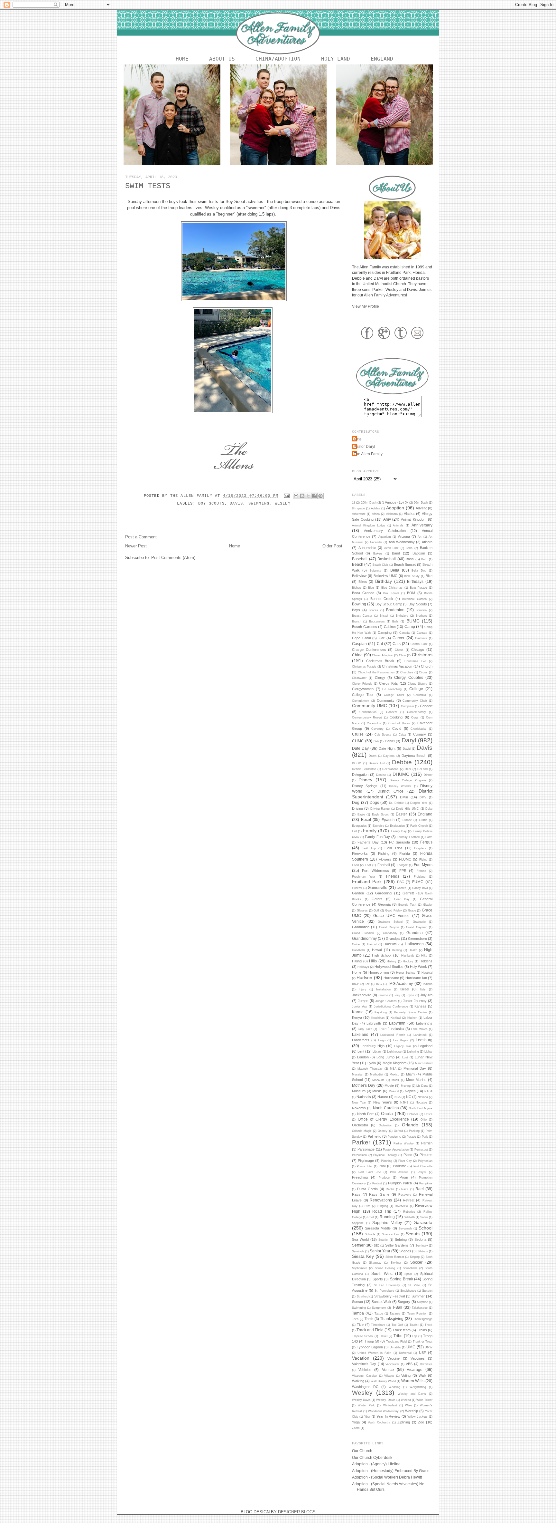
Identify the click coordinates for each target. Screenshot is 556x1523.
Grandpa (393, 938)
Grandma (414, 932)
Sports (378, 1279)
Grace (412, 910)
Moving (406, 1085)
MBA (393, 1068)
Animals (398, 525)
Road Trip (381, 1211)
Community (385, 700)
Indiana (427, 984)
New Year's (382, 1102)
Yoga (356, 1422)
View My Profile (365, 306)
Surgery (404, 1302)
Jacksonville (361, 995)
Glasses (362, 910)
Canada (404, 632)
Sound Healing (385, 1268)
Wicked (406, 1400)
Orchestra (360, 1125)
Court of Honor (399, 723)
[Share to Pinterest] (320, 496)
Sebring (401, 1239)
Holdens (426, 961)
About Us (222, 59)
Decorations (390, 769)
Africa (376, 514)
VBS (409, 1364)
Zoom (356, 1428)
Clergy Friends (362, 683)
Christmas (422, 654)
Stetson (427, 1290)
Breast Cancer (362, 615)
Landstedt (420, 1034)
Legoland (425, 1046)
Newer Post (136, 546)
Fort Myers (423, 865)
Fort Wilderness (375, 870)
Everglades (359, 825)
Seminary (421, 1245)
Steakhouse (408, 1290)
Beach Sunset (405, 564)
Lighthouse (394, 1051)
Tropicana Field (396, 1341)
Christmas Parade (364, 666)
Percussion (359, 1155)
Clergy (380, 678)
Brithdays (402, 615)
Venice (388, 1369)
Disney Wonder (400, 786)
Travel (383, 1336)
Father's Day (368, 842)
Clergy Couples (408, 677)
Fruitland (419, 876)
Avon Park (391, 548)
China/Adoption (278, 59)
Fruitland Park (367, 881)
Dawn (372, 755)
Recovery (404, 1194)
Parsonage (366, 1149)
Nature (382, 1097)
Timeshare (378, 1324)
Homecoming (378, 972)
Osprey (382, 1131)
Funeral (357, 888)
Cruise (358, 734)
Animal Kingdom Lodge (368, 525)
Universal (405, 1352)
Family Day (399, 831)
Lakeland (360, 1034)
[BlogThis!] (302, 496)
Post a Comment (141, 537)
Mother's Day (363, 1085)
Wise (408, 1405)
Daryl (409, 740)
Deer (408, 769)
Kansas (420, 1006)
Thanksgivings (422, 1319)
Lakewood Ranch (392, 1034)
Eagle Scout (380, 814)
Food (355, 865)
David (407, 748)
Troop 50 (372, 1341)
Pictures (426, 1155)
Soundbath (410, 1268)
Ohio (424, 1119)
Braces (373, 610)
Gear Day (402, 899)
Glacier (427, 904)
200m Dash (368, 502)
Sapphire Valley (387, 1222)
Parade (411, 1136)
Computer (407, 706)
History (391, 961)
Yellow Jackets (417, 1416)
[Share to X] (308, 496)
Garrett (408, 893)
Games (401, 888)
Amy (387, 519)
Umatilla (395, 1347)
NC (408, 1097)
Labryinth (373, 1023)
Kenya (357, 1017)
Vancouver (392, 1364)
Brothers (421, 615)
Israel (404, 989)
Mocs (395, 1080)
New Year (359, 1102)
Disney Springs (364, 786)
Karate (358, 1012)
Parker (361, 1142)
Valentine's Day (364, 1364)
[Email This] (296, 496)
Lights (428, 1051)
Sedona (420, 1239)
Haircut (372, 944)
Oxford (398, 1131)
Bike (429, 576)
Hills (373, 961)
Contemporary (416, 712)
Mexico (394, 1074)
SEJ (376, 1245)
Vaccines (418, 1358)
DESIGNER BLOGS (297, 1511)
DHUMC (401, 774)
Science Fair (390, 1234)
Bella (394, 570)
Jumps (363, 1001)
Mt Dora (422, 1085)
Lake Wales (419, 1029)
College (416, 689)
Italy (423, 989)
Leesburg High (372, 1046)
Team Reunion (417, 1313)
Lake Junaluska (391, 1029)
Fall (354, 831)
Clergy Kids (388, 683)
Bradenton (395, 610)
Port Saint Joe (369, 1172)
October (412, 1114)
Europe (407, 820)
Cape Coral (361, 638)
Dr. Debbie (396, 803)
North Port (365, 1114)
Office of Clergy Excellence (383, 1119)
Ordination (385, 1125)
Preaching (360, 1177)
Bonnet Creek (381, 599)
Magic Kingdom (394, 1063)
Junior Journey (415, 1001)
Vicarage (414, 1369)
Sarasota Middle (378, 1228)
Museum (359, 1091)
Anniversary (422, 525)
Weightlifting (418, 1387)
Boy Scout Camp (388, 604)
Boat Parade (418, 587)
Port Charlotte (422, 1166)
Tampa (358, 1313)
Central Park (419, 644)
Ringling (382, 1206)
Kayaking (381, 1012)
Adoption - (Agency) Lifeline (376, 1464)
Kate (358, 439)
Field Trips (394, 848)
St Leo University (387, 1285)
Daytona (388, 755)
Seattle (383, 1239)
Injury (362, 989)
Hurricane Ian (416, 978)
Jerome (383, 995)
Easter (401, 814)
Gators (377, 899)
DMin (404, 797)
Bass (410, 559)
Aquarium (384, 536)
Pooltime (399, 1166)
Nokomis (359, 1108)
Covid (396, 728)
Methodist (376, 1074)
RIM (367, 1206)
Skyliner (396, 1262)
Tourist (414, 1324)
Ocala (387, 1113)
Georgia (384, 904)
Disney (365, 779)
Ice (368, 984)
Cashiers (421, 638)
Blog (371, 587)
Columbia (419, 695)
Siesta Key (363, 1256)
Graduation (360, 927)
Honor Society (405, 972)
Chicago (417, 649)
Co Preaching (392, 689)
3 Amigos (389, 502)
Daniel (389, 741)
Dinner (428, 774)
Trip (414, 1336)
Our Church (362, 1451)
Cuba (402, 734)
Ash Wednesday (402, 542)
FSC (400, 882)
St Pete (414, 1285)
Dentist (381, 774)
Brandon (421, 610)
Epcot (366, 819)
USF (422, 1352)
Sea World (360, 1239)
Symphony (379, 1307)
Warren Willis (412, 1381)
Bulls (395, 621)
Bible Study (412, 576)
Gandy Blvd (420, 888)
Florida (404, 853)
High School (381, 955)
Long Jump (385, 1057)
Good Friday (393, 910)
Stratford (362, 1296)
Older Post (332, 546)
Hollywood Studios (389, 967)
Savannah (405, 1228)
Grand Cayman (416, 927)
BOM (411, 593)
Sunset (357, 1302)
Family (369, 830)
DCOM (356, 763)
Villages (389, 1375)
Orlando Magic (362, 1131)
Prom (404, 1177)
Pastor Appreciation (396, 1149)
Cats (397, 643)
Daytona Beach (414, 755)
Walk (422, 1375)
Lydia (371, 1063)
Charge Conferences (369, 649)
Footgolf (402, 865)
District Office (390, 791)
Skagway (375, 1262)
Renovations (381, 1200)
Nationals (364, 1097)
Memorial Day (414, 1068)
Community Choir (415, 700)
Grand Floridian (363, 933)
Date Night (387, 748)
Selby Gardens (397, 1245)
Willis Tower (424, 1400)
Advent (421, 508)
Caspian (359, 643)
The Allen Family (192, 496)
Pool (382, 1166)
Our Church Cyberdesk (372, 1457)
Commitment (360, 700)
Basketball (386, 559)
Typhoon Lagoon (370, 1347)
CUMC (358, 741)
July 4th (426, 995)
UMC (410, 1347)
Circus (423, 672)
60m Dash (421, 502)
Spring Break (401, 1279)
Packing (414, 1131)
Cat (380, 643)
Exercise (378, 825)
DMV (423, 797)
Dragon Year (418, 803)
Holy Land (335, 59)
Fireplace (420, 848)
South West (382, 1273)
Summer (418, 1296)
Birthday (383, 581)
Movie (389, 1085)
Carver (398, 638)
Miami (410, 1074)
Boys (356, 610)
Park (425, 1136)
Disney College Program (408, 780)
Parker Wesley (404, 1143)
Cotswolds (374, 723)
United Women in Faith (374, 1352)
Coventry (377, 728)
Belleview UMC (385, 576)
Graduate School (390, 921)
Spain (408, 1274)
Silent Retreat (394, 1256)
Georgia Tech (407, 904)
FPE (402, 870)
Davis (236, 503)
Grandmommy (364, 938)
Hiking (357, 961)
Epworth (388, 820)
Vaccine (393, 1358)
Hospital (427, 972)
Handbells (358, 950)
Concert (426, 706)
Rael (419, 1189)
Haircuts (390, 944)
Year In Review (388, 1416)
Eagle (361, 814)
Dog (355, 802)
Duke (428, 808)
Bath (424, 559)
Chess (399, 649)
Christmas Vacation (397, 666)
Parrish (426, 1143)
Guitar (356, 944)
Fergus (426, 842)
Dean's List (377, 763)
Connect (391, 712)
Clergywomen (363, 689)
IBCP (355, 984)
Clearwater (359, 678)
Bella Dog (419, 570)
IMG (379, 984)
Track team (402, 1330)
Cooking (396, 717)
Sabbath (409, 1217)
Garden (358, 893)
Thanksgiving (391, 1318)
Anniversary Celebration (384, 531)
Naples (410, 1091)
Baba (409, 548)
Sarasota (423, 1222)
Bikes (362, 581)
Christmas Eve (415, 661)
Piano (407, 1155)
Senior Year (380, 1251)
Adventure (359, 514)
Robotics (409, 1211)
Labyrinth (397, 1023)
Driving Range (380, 808)
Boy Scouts (211, 503)
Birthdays (415, 581)
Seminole (358, 1251)
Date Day (360, 748)
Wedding (394, 1387)
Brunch (356, 621)
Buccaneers (377, 621)
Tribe (398, 1336)
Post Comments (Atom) (173, 557)
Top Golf (397, 1324)
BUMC (413, 620)
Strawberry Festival (389, 1296)
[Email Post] (287, 496)
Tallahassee (420, 1307)
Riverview (401, 1206)
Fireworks (360, 853)
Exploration (397, 825)
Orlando (410, 1124)
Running (387, 1217)
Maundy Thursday (370, 1068)
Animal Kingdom (413, 519)
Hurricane (391, 978)
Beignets (375, 570)
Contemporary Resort (367, 717)
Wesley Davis (361, 1400)
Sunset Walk (381, 1302)
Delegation (360, 774)
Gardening (383, 893)
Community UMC (369, 705)
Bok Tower (391, 593)
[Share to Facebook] (314, 496)
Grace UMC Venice (391, 915)
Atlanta (427, 542)
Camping (385, 632)
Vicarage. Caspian (364, 1375)
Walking (358, 1381)
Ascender (376, 542)
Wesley (283, 503)
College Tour (363, 695)
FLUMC (405, 859)
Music (377, 1091)
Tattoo (379, 1313)
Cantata (422, 632)
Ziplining (403, 1422)
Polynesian (425, 1160)
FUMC (417, 882)
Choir (402, 655)
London (363, 1057)
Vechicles (426, 1364)
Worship (411, 1411)
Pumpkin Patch (400, 1183)
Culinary (419, 734)
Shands (405, 1251)
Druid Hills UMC (407, 808)
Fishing (383, 853)
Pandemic (394, 1136)
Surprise (422, 1302)
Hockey (408, 961)
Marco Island (423, 1063)
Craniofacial (418, 728)
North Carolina (386, 1108)
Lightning (413, 1051)
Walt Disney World (383, 1381)
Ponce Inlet (364, 1166)
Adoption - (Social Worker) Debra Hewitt (387, 1477)
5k (406, 502)
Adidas (375, 508)
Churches (406, 672)
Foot (368, 865)
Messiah (357, 1074)
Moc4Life (378, 1080)
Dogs (374, 802)
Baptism (418, 553)
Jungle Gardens (386, 1001)
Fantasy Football (408, 837)
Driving (357, 808)
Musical (394, 1091)
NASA (428, 1091)
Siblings (423, 1251)
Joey (397, 995)
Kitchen (412, 1017)
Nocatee (421, 1102)
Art (420, 536)
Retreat (408, 1200)
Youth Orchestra (379, 1422)
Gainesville (377, 887)
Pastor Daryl (364, 446)
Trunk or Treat (422, 1341)
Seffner (358, 1245)
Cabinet (390, 627)
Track (428, 1324)
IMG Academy (400, 983)
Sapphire (358, 1223)
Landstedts (360, 1040)
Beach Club (380, 564)
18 (353, 502)
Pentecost (421, 1149)
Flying (423, 859)
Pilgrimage (366, 1160)
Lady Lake (365, 1029)
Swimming (259, 503)
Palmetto (374, 1136)
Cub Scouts (383, 734)
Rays (356, 1194)
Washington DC (365, 1387)
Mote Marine (416, 1080)
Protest (377, 1183)
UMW (428, 1347)
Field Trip (369, 848)
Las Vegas (400, 1040)
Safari (424, 1217)
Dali (376, 741)
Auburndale (367, 548)
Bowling (359, 604)
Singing (415, 1256)
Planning (386, 1160)
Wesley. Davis (385, 1400)
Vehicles (364, 1370)
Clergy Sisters (417, 683)
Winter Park (366, 1405)
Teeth (369, 1319)
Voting (406, 1375)
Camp (409, 626)
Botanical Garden (414, 599)
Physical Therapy (385, 1155)
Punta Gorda (367, 1189)
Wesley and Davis (412, 1393)
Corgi (414, 717)
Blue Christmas (392, 587)
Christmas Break (380, 661)
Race (404, 1189)
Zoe (421, 1422)
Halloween (414, 944)
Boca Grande (363, 593)
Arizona (404, 536)
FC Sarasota (399, 842)
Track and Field (370, 1330)
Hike (424, 955)
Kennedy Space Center (410, 1012)
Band (396, 553)
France (421, 870)
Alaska (409, 514)
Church (426, 666)
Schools (370, 1234)
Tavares (395, 1313)
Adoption (395, 507)
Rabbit (390, 1189)
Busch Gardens (364, 627)
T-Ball (397, 1307)
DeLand (422, 769)
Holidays (363, 967)
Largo (381, 1040)
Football (383, 865)
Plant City (405, 1160)
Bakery (378, 553)
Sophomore (359, 1268)
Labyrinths (424, 1023)
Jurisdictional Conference (391, 1006)
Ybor (367, 1416)
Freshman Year (363, 876)
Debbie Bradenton (364, 769)
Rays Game (379, 1194)
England (382, 59)
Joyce (410, 995)
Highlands (407, 955)
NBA (397, 1097)
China (357, 655)
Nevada (423, 1097)
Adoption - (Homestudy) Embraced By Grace (391, 1471)
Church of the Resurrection (376, 672)
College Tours (394, 695)
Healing (397, 950)
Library (377, 1051)
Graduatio (419, 921)
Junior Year (359, 1006)
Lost (405, 1057)
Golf (376, 910)
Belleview (359, 576)
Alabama (392, 514)
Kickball (396, 1017)
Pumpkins (425, 1183)
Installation (383, 989)
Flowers (385, 859)
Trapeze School (362, 1336)
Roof (370, 1217)
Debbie (402, 762)
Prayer (422, 1172)
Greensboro (417, 938)
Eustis (423, 820)
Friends (392, 876)
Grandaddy (390, 933)
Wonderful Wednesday (383, 1411)
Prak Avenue (399, 1172)
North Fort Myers (420, 1108)
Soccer (416, 1262)
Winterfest (390, 1405)
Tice (360, 1324)
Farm (428, 837)
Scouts (413, 1233)
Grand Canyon (389, 927)
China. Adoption (382, 655)
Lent (360, 1051)
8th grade (358, 508)
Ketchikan (378, 1017)
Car (382, 638)
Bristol (384, 615)
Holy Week (418, 967)
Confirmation (367, 712)
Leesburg (424, 1040)
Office (428, 1114)
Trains (422, 1330)
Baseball (359, 559)
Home (182, 59)
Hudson (364, 977)
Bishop (356, 587)
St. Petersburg (384, 1290)
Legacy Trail (402, 1046)
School (425, 1227)
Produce (384, 1177)
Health (413, 950)
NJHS (404, 1102)
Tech (355, 1319)
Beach (357, 564)
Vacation (360, 1358)
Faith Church (419, 825)
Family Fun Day (377, 837)
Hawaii (377, 950)
